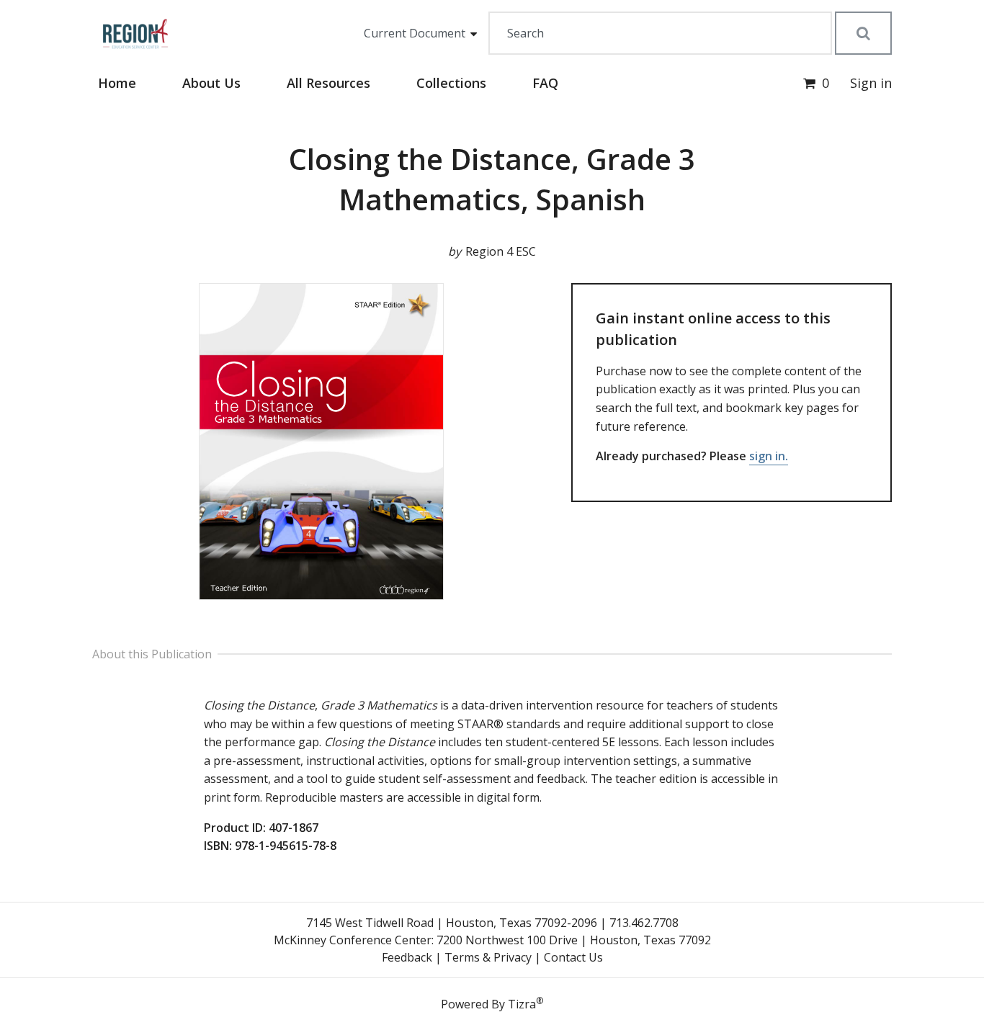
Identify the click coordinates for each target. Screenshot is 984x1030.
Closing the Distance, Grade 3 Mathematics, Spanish (492, 179)
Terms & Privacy (488, 957)
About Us (211, 82)
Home (117, 82)
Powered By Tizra (492, 1003)
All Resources (328, 82)
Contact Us (573, 957)
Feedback (407, 957)
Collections (451, 82)
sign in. (768, 456)
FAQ (545, 82)
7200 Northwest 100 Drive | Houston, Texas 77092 (574, 940)
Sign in (871, 82)
